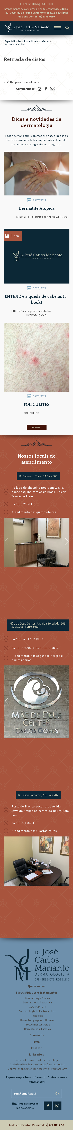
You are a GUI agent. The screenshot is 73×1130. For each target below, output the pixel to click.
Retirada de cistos (14, 44)
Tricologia (37, 1015)
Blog (36, 1041)
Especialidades (12, 41)
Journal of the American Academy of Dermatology (37, 1068)
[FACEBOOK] (48, 1105)
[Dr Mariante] (26, 27)
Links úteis (36, 1054)
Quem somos (36, 986)
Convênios (37, 1035)
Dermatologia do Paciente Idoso (37, 1011)
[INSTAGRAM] (57, 1105)
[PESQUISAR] (67, 28)
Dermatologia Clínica (37, 998)
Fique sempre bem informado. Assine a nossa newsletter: (36, 1079)
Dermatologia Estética (37, 1029)
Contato (36, 1048)
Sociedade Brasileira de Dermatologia (37, 1060)
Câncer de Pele (37, 1007)
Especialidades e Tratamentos (36, 992)
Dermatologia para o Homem (37, 1020)
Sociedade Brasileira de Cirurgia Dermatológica (37, 1064)
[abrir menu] (58, 28)
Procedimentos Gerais (37, 41)
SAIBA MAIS (36, 427)
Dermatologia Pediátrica (37, 1002)
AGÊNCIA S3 (56, 1125)
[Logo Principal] (36, 964)
